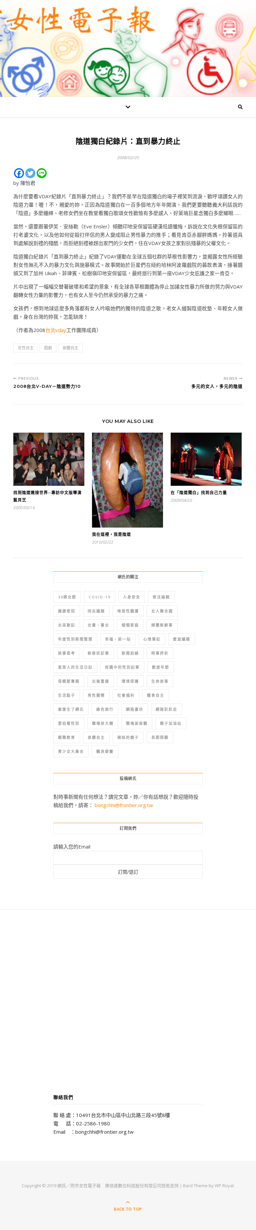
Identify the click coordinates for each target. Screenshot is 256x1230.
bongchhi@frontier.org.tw (124, 805)
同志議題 (96, 610)
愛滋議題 (181, 639)
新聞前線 (130, 653)
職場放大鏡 (103, 723)
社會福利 (126, 695)
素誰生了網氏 (71, 709)
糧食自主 (155, 695)
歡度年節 (160, 667)
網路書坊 (134, 709)
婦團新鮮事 (162, 625)
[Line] (42, 173)
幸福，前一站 (118, 639)
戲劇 (48, 348)
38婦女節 (67, 596)
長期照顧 (160, 737)
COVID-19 (100, 596)
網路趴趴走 (166, 709)
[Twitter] (30, 173)
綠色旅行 (105, 709)
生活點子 (66, 695)
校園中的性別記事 (122, 667)
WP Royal (224, 1186)
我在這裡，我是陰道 (111, 534)
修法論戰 (161, 596)
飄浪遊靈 (105, 751)
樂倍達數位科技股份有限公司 (133, 1186)
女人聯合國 (162, 610)
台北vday (55, 330)
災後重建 (100, 681)
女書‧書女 (98, 625)
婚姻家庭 (130, 625)
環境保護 (130, 681)
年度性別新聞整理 (75, 639)
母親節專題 (69, 681)
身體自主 (70, 348)
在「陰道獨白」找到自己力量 (199, 492)
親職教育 (66, 737)
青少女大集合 (71, 751)
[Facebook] (19, 173)
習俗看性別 (69, 723)
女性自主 (26, 348)
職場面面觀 (137, 723)
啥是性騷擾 (128, 610)
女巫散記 (66, 625)
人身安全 (131, 596)
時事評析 (160, 653)
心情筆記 (152, 639)
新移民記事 (98, 653)
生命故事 (160, 681)
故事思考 (66, 653)
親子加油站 (171, 723)
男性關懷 (96, 695)
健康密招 (66, 610)
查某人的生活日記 (75, 667)
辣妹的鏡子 (128, 737)
